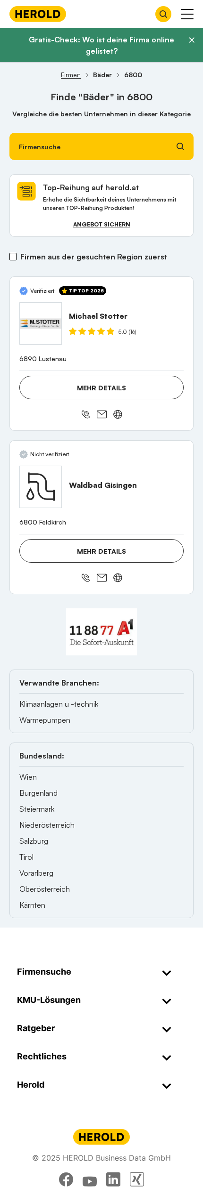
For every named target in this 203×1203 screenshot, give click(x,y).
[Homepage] (37, 14)
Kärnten (32, 905)
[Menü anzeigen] (187, 14)
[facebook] (66, 1179)
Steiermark (36, 809)
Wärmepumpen (44, 720)
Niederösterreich (47, 825)
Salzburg (33, 841)
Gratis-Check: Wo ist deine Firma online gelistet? (101, 45)
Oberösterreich (44, 889)
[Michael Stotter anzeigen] (40, 323)
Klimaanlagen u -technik (58, 704)
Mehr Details (101, 388)
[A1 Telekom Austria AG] (101, 631)
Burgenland (38, 793)
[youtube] (90, 1179)
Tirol (26, 857)
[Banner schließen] (191, 40)
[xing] (137, 1179)
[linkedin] (113, 1179)
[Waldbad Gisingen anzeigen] (40, 487)
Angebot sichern (101, 224)
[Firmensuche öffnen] (163, 14)
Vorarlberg (36, 873)
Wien (28, 777)
